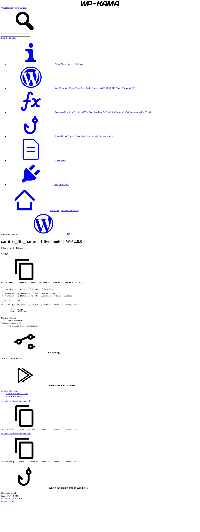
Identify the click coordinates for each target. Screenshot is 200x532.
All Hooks (54, 210)
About (63, 64)
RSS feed (79, 64)
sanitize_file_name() (70, 210)
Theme (125, 88)
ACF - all (147, 112)
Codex (89, 88)
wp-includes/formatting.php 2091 (16, 433)
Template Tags (95, 112)
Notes (63, 160)
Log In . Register (8, 38)
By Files (106, 112)
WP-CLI (133, 88)
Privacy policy (15, 501)
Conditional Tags (80, 112)
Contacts (70, 64)
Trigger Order (74, 136)
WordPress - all (117, 112)
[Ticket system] (68, 234)
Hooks (64, 136)
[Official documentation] (43, 234)
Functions (68, 112)
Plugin (119, 88)
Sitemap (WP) (98, 88)
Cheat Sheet (80, 88)
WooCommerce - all (133, 112)
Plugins (65, 184)
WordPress (69, 88)
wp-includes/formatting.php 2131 (16, 401)
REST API (110, 88)
